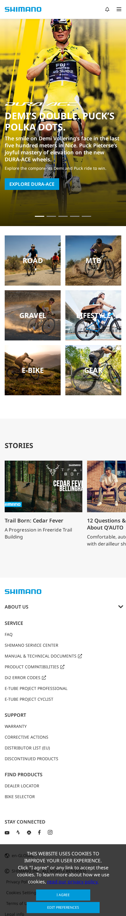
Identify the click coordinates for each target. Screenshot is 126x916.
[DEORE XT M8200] (63, 216)
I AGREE (63, 894)
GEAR (93, 370)
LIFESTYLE (93, 315)
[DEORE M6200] (74, 216)
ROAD (33, 260)
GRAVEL (32, 315)
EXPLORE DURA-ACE (32, 184)
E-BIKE (33, 370)
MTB (93, 260)
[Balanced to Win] (51, 216)
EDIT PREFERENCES (63, 907)
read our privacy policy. (72, 881)
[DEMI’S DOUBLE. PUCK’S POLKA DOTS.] (39, 216)
